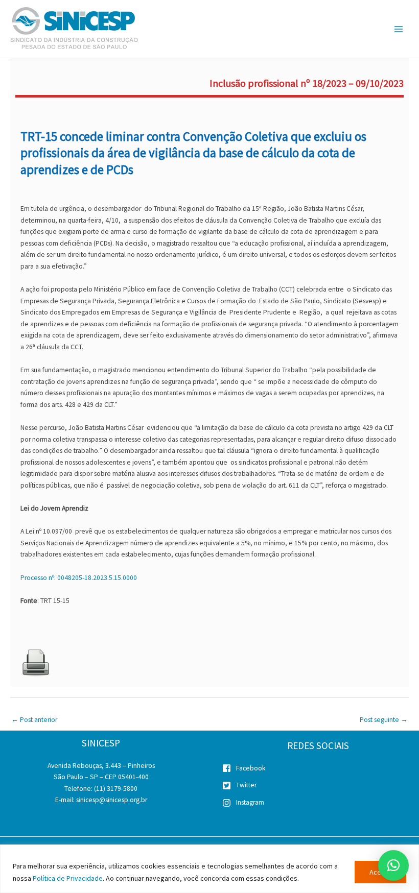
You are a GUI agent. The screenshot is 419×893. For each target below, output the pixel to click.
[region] (209, 868)
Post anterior (34, 719)
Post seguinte (384, 719)
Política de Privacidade (68, 878)
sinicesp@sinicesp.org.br (111, 799)
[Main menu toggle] (398, 28)
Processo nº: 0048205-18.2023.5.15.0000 (78, 577)
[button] (393, 865)
